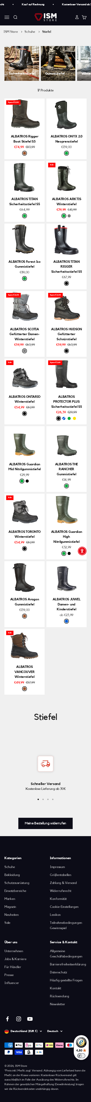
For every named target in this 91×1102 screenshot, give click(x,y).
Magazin (10, 907)
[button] (82, 551)
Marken (9, 899)
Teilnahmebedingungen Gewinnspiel (66, 925)
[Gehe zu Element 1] (38, 799)
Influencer (11, 983)
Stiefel (46, 31)
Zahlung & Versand (63, 883)
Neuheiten (11, 914)
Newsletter (57, 1004)
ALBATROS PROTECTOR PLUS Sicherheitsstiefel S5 (66, 401)
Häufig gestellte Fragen (66, 980)
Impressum (57, 867)
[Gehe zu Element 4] (52, 799)
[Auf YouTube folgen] (30, 1019)
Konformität (58, 899)
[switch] (81, 1055)
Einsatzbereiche (15, 891)
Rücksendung (59, 996)
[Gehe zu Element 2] (43, 799)
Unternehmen (13, 951)
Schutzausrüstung (16, 883)
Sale (7, 922)
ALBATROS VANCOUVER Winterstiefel (24, 672)
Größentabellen (60, 875)
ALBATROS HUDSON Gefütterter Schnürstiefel (66, 334)
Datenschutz (58, 972)
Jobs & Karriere (15, 959)
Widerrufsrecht (60, 891)
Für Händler (12, 967)
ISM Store (11, 31)
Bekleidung (12, 875)
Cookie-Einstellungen (64, 907)
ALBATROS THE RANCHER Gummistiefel (66, 469)
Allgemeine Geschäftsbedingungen (66, 953)
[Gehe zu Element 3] (48, 799)
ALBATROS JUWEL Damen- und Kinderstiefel (67, 604)
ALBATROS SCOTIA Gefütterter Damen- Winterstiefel (24, 334)
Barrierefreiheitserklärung (68, 964)
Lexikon (55, 914)
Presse (8, 975)
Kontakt (55, 988)
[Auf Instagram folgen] (19, 1019)
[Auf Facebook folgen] (7, 1019)
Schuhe (30, 31)
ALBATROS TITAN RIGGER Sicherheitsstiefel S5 (66, 266)
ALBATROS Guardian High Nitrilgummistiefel (66, 536)
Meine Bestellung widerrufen (45, 823)
